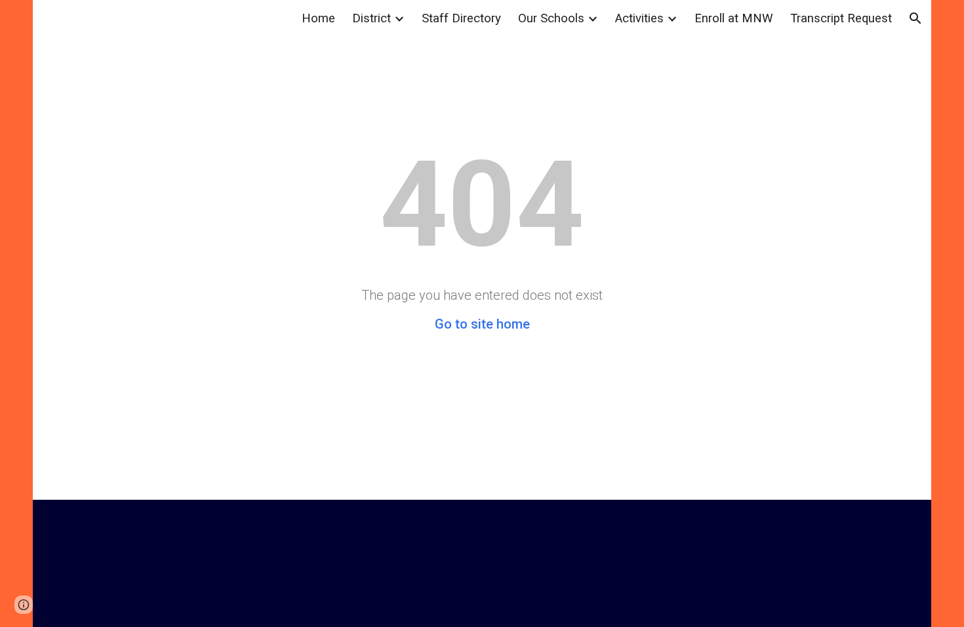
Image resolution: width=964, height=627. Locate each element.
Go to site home (482, 324)
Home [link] (318, 18)
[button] (915, 18)
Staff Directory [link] (461, 18)
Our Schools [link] (551, 18)
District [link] (371, 18)
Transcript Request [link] (841, 18)
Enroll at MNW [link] (733, 18)
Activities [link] (639, 18)
